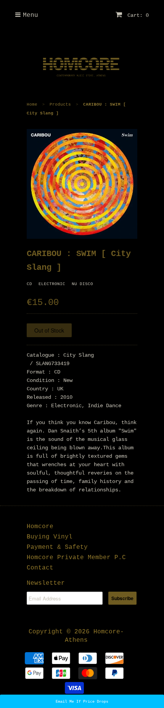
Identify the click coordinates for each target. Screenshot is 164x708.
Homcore (40, 526)
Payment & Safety (57, 547)
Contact (40, 567)
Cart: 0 (136, 15)
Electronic (52, 284)
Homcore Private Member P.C (76, 557)
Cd (29, 284)
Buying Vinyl (49, 536)
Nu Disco (82, 284)
